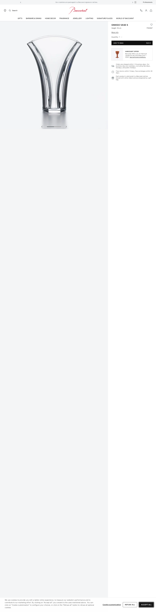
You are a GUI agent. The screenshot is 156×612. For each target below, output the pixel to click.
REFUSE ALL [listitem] (130, 605)
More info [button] (114, 32)
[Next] (66, 126)
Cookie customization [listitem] (112, 605)
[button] (20, 2)
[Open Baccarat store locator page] (5, 10)
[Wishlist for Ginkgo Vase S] (151, 25)
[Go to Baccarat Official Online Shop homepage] (78, 10)
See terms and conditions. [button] (138, 57)
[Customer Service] (141, 10)
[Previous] (42, 126)
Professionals (147, 2)
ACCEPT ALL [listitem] (146, 605)
